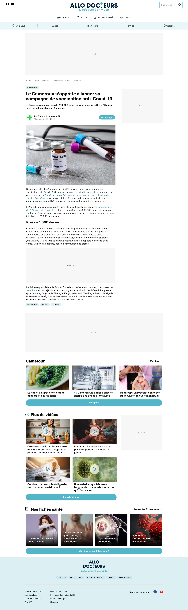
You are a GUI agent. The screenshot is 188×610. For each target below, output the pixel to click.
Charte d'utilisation (33, 598)
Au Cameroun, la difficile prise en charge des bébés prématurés (93, 394)
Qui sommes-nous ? (34, 591)
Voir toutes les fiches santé (94, 551)
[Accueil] (94, 566)
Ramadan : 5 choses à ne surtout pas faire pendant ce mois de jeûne (93, 449)
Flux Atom (54, 602)
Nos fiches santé (47, 509)
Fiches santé (105, 17)
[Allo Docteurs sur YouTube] (12, 4)
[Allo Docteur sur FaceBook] (7, 4)
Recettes (62, 577)
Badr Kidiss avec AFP (49, 116)
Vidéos (66, 17)
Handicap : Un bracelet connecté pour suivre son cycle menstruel (140, 394)
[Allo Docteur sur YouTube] (161, 592)
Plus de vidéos (44, 414)
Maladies (45, 80)
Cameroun (77, 80)
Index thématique (58, 598)
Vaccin (45, 305)
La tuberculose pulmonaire (107, 540)
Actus (84, 17)
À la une (20, 25)
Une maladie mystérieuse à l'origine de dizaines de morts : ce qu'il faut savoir (94, 487)
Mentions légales (32, 595)
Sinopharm (31, 290)
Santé (55, 25)
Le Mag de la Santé (95, 577)
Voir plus (94, 402)
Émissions (169, 25)
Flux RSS (28, 602)
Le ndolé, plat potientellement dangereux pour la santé (45, 394)
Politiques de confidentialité (62, 595)
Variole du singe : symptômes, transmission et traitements (73, 537)
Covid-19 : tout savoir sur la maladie (40, 540)
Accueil (29, 80)
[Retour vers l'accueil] (94, 6)
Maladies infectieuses (61, 80)
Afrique (56, 305)
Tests (127, 17)
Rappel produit (76, 577)
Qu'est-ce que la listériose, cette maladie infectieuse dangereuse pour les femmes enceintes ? (47, 449)
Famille (130, 25)
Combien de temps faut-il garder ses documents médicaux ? (47, 486)
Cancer (111, 577)
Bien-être (92, 25)
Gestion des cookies (59, 591)
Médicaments (124, 577)
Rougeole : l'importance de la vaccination (143, 538)
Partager (108, 117)
